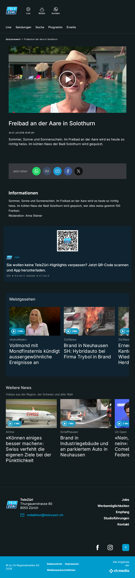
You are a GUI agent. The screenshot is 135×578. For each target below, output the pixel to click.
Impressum (72, 563)
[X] (78, 171)
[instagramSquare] (110, 547)
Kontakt (123, 524)
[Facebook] (68, 171)
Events (71, 27)
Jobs (125, 499)
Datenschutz (54, 563)
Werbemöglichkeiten (113, 506)
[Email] (57, 171)
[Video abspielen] (67, 79)
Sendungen (23, 27)
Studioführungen (116, 518)
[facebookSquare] (97, 547)
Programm (55, 27)
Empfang (122, 512)
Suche (40, 27)
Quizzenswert (13, 39)
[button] (47, 171)
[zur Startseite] (11, 10)
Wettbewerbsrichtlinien (61, 569)
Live (8, 27)
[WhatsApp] (36, 171)
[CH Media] (119, 570)
